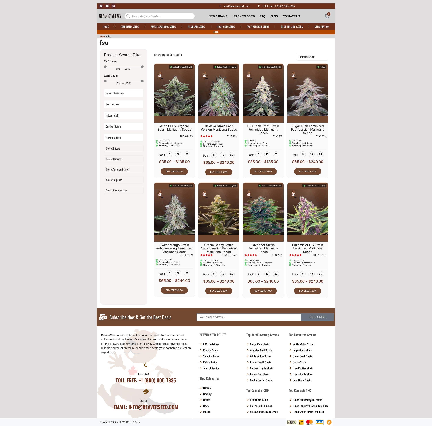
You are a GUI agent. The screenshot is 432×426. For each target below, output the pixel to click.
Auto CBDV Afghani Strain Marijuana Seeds (174, 127)
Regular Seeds (196, 26)
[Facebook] (101, 6)
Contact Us (291, 16)
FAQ (262, 16)
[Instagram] (113, 6)
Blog (274, 16)
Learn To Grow (243, 16)
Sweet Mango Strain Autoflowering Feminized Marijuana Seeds (174, 248)
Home (106, 26)
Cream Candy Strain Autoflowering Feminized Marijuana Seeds (219, 248)
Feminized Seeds (130, 26)
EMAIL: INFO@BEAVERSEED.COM (146, 407)
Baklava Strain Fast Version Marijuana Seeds (219, 127)
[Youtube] (107, 6)
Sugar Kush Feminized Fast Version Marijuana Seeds (307, 129)
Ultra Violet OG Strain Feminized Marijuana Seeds (307, 248)
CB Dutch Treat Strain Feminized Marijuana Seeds (263, 129)
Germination (322, 26)
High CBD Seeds (226, 26)
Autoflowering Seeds (163, 26)
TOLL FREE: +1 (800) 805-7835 (146, 380)
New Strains (218, 16)
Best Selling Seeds (292, 26)
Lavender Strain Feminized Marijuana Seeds (263, 248)
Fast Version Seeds (258, 26)
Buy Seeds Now (174, 171)
